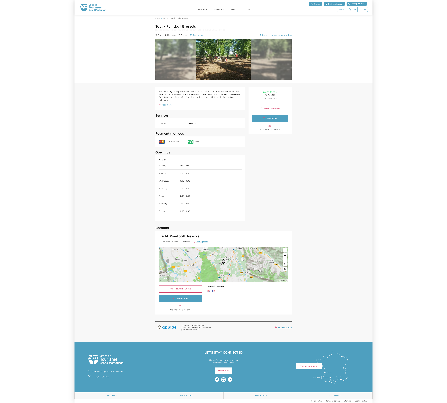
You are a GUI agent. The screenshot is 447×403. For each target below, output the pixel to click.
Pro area (112, 395)
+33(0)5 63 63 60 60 (101, 377)
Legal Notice (316, 401)
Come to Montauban (309, 366)
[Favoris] (360, 9)
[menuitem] (93, 7)
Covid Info (335, 395)
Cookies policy (361, 401)
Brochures (261, 395)
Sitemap (347, 401)
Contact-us (223, 371)
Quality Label (186, 395)
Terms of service (333, 401)
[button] (345, 9)
